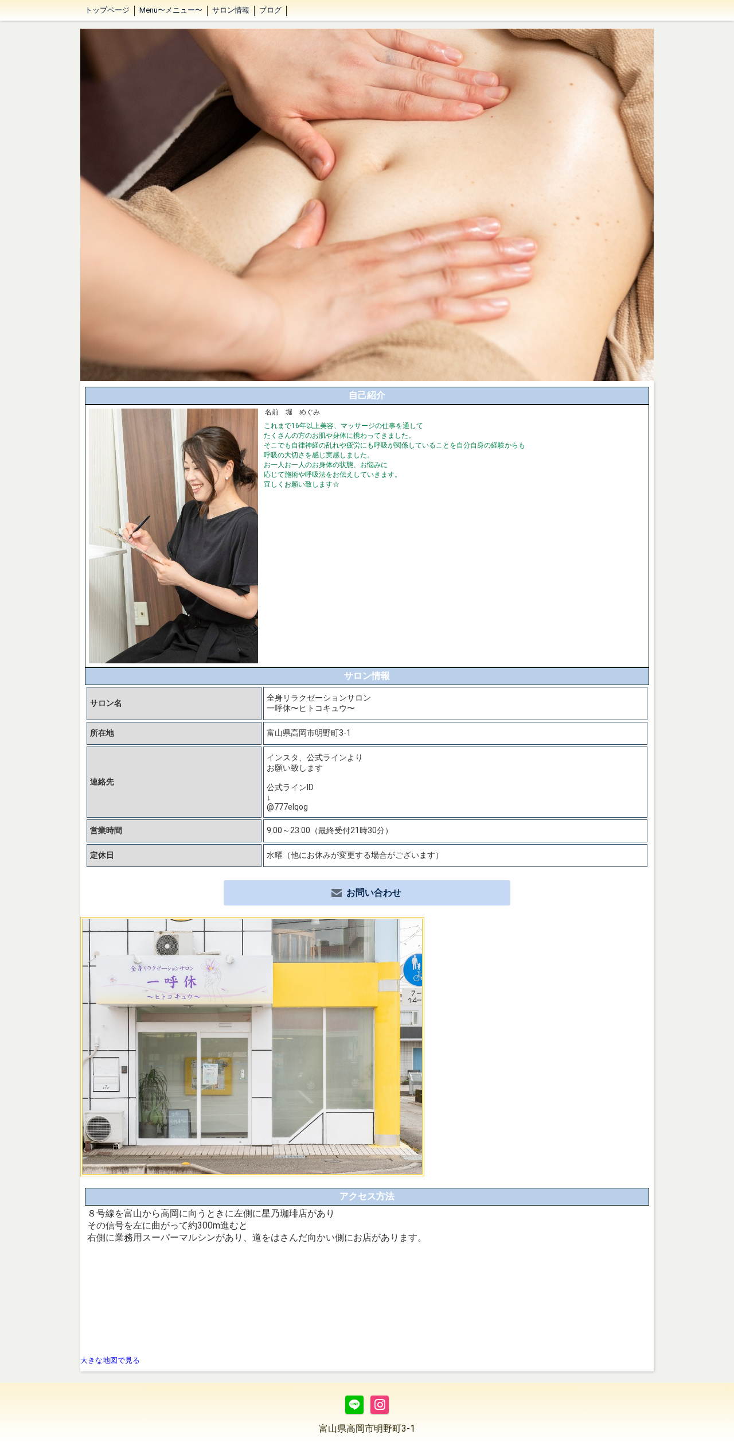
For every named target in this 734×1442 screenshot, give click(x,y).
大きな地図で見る (110, 1360)
